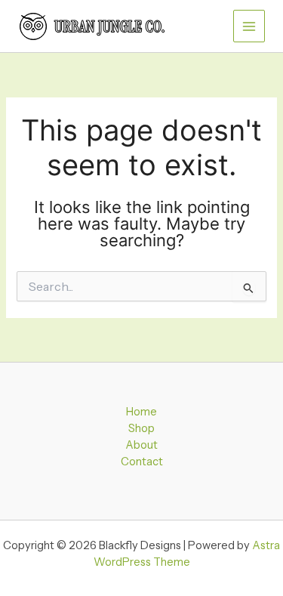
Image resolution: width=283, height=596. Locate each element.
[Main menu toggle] (249, 26)
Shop (141, 428)
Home (141, 411)
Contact (142, 461)
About (141, 445)
